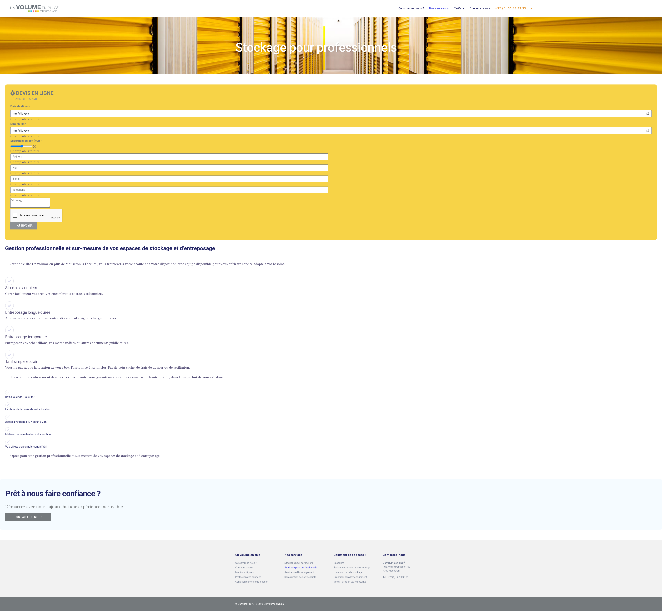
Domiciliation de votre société (300, 577)
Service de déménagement (299, 572)
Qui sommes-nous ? (411, 8)
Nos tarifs (339, 563)
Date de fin (18, 123)
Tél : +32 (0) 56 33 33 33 (395, 577)
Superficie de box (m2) (26, 140)
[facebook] (426, 604)
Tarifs (458, 8)
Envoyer (26, 225)
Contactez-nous (480, 8)
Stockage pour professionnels (300, 567)
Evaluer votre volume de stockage (352, 567)
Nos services (437, 8)
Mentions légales (244, 572)
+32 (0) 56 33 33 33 (511, 8)
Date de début (20, 106)
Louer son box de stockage (348, 572)
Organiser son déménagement (350, 577)
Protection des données (248, 577)
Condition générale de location (251, 581)
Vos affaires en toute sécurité (350, 581)
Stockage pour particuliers (298, 563)
